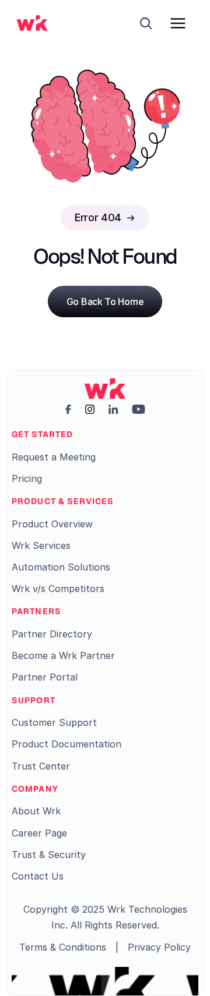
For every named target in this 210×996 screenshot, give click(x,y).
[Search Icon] (146, 23)
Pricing (27, 478)
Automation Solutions (61, 567)
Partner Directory (52, 634)
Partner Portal (45, 677)
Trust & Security (49, 854)
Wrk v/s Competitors (58, 588)
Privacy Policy (159, 947)
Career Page (39, 833)
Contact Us (38, 876)
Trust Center (41, 766)
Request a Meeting (54, 457)
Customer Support (54, 722)
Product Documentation (66, 744)
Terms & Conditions (62, 947)
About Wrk (36, 811)
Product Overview (52, 524)
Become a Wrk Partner (63, 655)
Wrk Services (41, 545)
